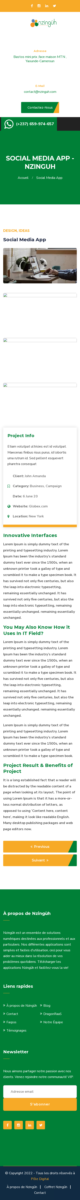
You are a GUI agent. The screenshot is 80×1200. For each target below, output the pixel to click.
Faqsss (11, 1022)
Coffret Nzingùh (55, 1187)
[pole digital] (44, 23)
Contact (12, 1014)
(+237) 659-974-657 (35, 123)
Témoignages (16, 1030)
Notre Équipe (53, 1022)
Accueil (24, 177)
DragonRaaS (52, 1014)
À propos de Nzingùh (21, 1005)
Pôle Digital (40, 1179)
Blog (46, 1005)
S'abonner (40, 1104)
